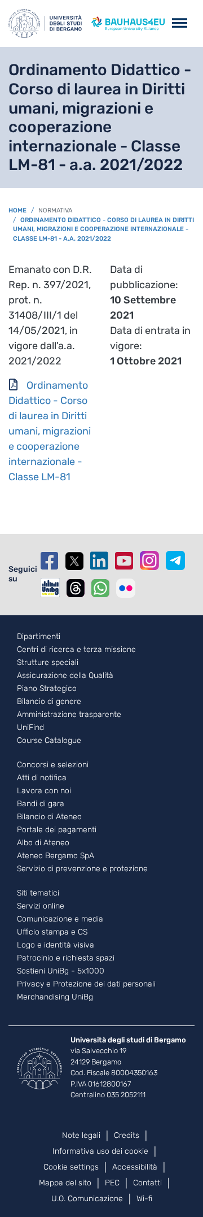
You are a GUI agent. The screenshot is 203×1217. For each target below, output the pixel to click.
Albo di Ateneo (43, 842)
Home (17, 210)
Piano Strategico (47, 688)
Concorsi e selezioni (53, 765)
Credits (126, 1135)
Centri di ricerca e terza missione (76, 649)
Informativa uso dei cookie (100, 1151)
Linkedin (99, 561)
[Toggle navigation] (180, 23)
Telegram (175, 560)
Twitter (74, 561)
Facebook (50, 561)
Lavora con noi (44, 791)
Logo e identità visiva (55, 945)
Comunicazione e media (60, 919)
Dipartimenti (38, 636)
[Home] (45, 23)
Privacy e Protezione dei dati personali (86, 984)
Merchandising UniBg (55, 997)
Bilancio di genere (49, 701)
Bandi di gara (40, 804)
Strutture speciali (47, 662)
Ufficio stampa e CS (52, 932)
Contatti (147, 1183)
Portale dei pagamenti (56, 829)
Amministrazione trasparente (69, 714)
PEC (112, 1183)
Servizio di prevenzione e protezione (82, 868)
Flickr (125, 588)
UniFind (30, 727)
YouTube (124, 561)
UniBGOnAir (50, 587)
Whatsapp (100, 588)
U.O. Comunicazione (87, 1198)
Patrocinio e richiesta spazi (65, 958)
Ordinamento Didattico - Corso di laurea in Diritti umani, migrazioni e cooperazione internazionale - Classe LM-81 (49, 431)
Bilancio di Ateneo (49, 817)
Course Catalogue (49, 740)
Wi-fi (144, 1198)
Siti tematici (38, 893)
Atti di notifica (42, 778)
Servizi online (40, 906)
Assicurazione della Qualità (65, 675)
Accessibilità (134, 1167)
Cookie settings (71, 1167)
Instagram (149, 560)
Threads (76, 588)
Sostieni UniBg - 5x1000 (60, 971)
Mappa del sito (65, 1183)
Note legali (81, 1135)
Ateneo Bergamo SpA (55, 855)
